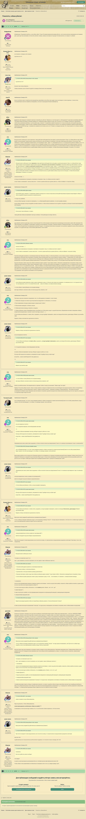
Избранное (38, 5)
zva (8, 137)
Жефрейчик (12, 19)
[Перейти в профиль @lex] (8, 122)
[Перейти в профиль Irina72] (8, 102)
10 (8, 43)
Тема (33, 814)
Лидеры (31, 5)
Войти (62, 789)
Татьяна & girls (7, 398)
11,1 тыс (8, 409)
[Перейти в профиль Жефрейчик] (3, 20)
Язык (29, 814)
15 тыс (8, 622)
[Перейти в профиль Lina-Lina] (8, 80)
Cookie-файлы (55, 814)
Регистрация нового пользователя (23, 789)
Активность (24, 5)
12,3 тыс (8, 64)
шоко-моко (7, 187)
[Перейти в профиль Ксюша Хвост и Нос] (8, 57)
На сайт (12, 5)
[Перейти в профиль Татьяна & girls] (8, 403)
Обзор (17, 5)
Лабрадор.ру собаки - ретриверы (36, 2)
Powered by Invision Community (43, 817)
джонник (7, 611)
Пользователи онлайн (35, 8)
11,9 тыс (8, 198)
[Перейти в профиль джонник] (8, 616)
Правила (17, 8)
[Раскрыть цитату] (16, 78)
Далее (15, 26)
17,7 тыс (8, 86)
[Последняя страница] (19, 26)
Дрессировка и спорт (18, 21)
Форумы (11, 8)
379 (8, 148)
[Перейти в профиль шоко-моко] (8, 192)
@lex (7, 117)
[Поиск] (83, 6)
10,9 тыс (8, 168)
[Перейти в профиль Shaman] (8, 161)
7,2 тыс (8, 109)
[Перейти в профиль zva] (8, 142)
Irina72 (8, 97)
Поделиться (69, 20)
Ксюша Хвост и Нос (7, 52)
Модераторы (25, 8)
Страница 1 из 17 (24, 26)
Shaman (7, 156)
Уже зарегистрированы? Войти (68, 2)
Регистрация (81, 2)
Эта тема (78, 5)
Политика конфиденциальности (43, 814)
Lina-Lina (7, 75)
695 (8, 128)
